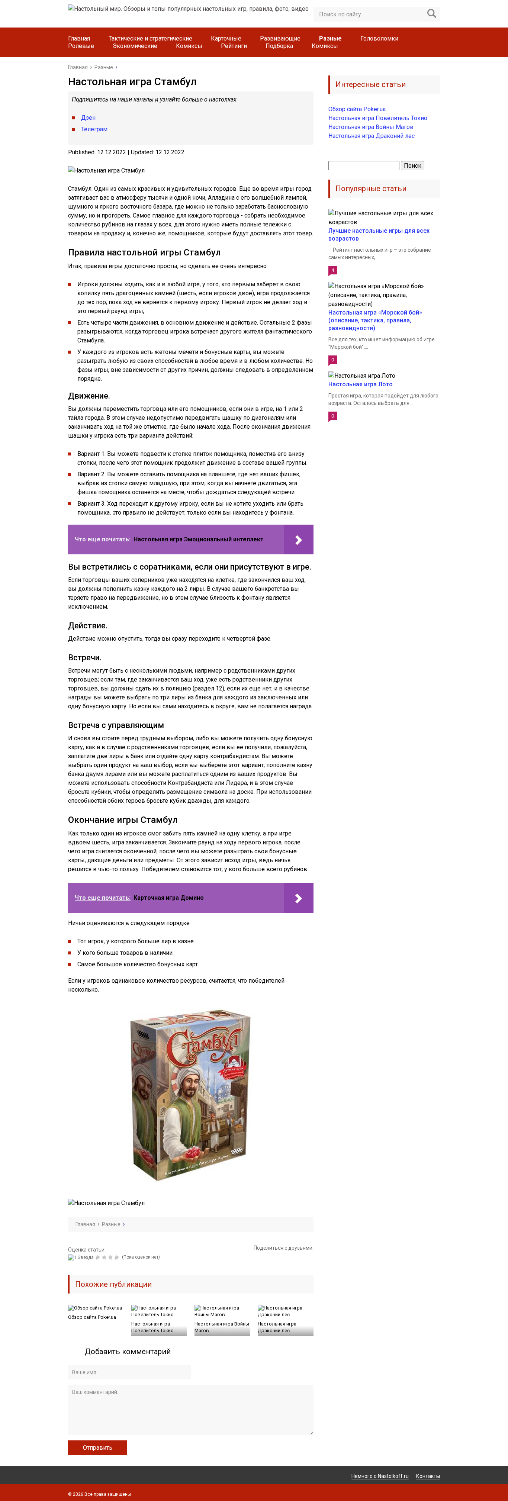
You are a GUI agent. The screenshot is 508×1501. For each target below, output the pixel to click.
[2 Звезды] (99, 1257)
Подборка (279, 45)
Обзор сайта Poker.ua (92, 1317)
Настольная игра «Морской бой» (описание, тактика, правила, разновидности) (375, 320)
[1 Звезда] (82, 1257)
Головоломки (379, 38)
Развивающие (280, 38)
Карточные (226, 38)
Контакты (428, 1476)
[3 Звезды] (105, 1257)
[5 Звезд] (118, 1257)
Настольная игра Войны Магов (221, 1327)
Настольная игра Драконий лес (277, 1327)
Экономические (135, 45)
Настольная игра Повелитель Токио (152, 1327)
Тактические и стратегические (150, 38)
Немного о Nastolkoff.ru (380, 1476)
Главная (79, 38)
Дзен (88, 117)
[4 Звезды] (111, 1257)
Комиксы (189, 45)
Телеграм (94, 129)
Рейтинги (234, 45)
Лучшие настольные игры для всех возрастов (379, 234)
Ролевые (81, 45)
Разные (330, 38)
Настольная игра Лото (360, 384)
